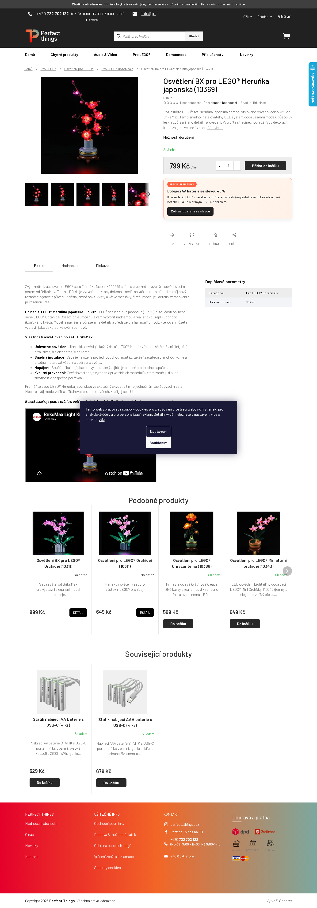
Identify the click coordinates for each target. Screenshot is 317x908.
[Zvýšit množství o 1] (237, 165)
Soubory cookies (107, 867)
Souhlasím (158, 442)
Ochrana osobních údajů (112, 845)
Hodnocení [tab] (69, 265)
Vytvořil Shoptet (279, 900)
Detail (78, 612)
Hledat (194, 36)
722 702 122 (188, 839)
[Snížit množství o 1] (219, 165)
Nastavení (158, 431)
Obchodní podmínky (109, 823)
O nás (29, 834)
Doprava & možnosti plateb (115, 834)
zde (102, 419)
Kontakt (31, 856)
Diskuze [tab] (102, 265)
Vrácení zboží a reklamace (114, 856)
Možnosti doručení (178, 137)
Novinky (31, 845)
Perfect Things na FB (186, 832)
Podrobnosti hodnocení (220, 103)
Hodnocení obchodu (41, 823)
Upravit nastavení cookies (137, 900)
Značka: (253, 103)
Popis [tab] (39, 265)
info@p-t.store (182, 856)
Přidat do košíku (265, 165)
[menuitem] (30, 54)
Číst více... (215, 127)
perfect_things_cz (184, 824)
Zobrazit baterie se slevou (190, 211)
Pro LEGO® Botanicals (262, 293)
